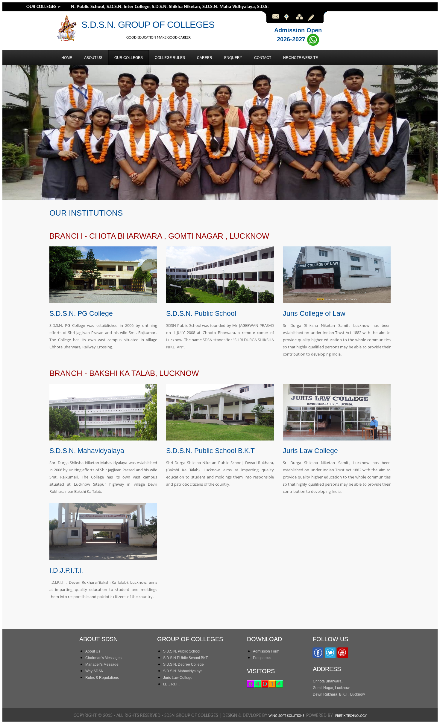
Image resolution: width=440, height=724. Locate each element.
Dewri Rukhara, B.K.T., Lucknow (339, 694)
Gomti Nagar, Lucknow (331, 688)
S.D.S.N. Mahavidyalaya (86, 451)
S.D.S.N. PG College (81, 313)
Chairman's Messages (103, 658)
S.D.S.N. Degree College (183, 664)
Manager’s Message (102, 664)
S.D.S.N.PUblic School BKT (185, 658)
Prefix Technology (351, 716)
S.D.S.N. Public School (201, 313)
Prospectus (262, 658)
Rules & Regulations (102, 678)
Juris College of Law (314, 313)
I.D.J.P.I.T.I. (66, 570)
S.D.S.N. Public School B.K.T (210, 451)
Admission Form (266, 651)
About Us (92, 651)
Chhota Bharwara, (327, 681)
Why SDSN (94, 671)
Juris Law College (310, 451)
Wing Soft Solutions (287, 716)
